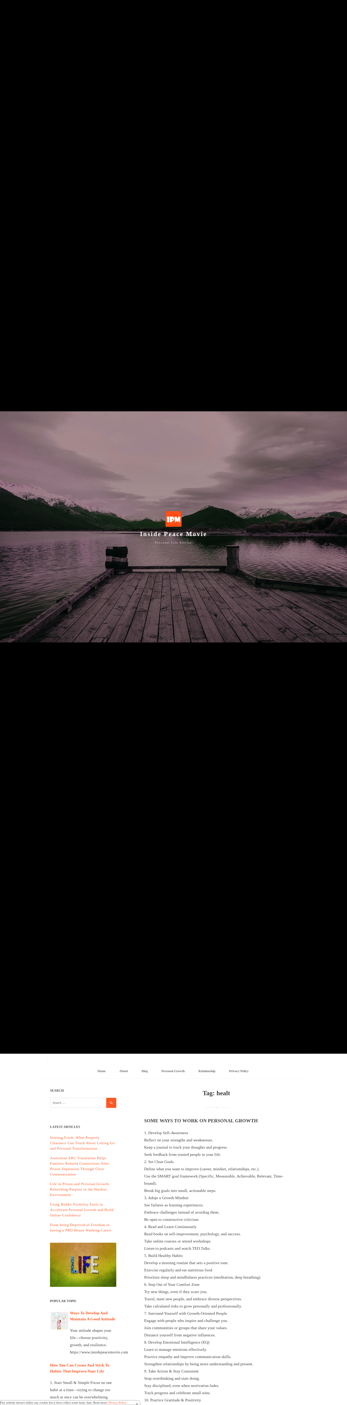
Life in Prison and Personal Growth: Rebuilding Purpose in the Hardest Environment (80, 1189)
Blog (145, 1071)
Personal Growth (173, 1071)
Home (102, 1071)
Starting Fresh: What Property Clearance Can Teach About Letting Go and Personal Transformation (82, 1143)
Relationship (206, 1071)
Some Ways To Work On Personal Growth (201, 1120)
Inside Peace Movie (173, 533)
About (123, 1071)
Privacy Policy (239, 1071)
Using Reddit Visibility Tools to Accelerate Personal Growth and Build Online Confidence (81, 1209)
